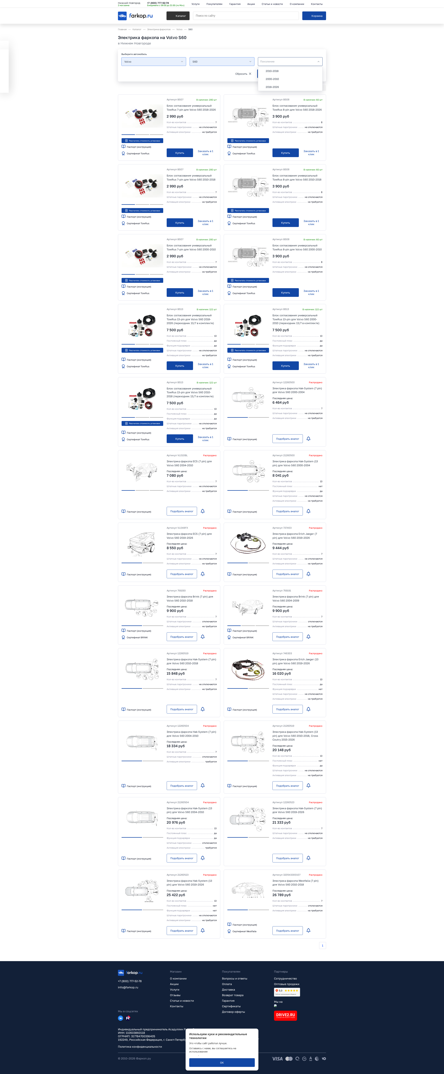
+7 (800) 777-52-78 (158, 2)
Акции (174, 984)
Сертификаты (231, 1006)
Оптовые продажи (286, 984)
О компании (178, 978)
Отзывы (175, 995)
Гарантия (228, 1000)
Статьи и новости (182, 1000)
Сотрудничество (285, 978)
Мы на (278, 1001)
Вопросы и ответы (234, 978)
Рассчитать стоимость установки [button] (144, 141)
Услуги (174, 989)
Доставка (228, 989)
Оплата (227, 984)
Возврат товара (233, 995)
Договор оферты (233, 1011)
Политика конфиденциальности (140, 1046)
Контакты (176, 1006)
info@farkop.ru (128, 987)
